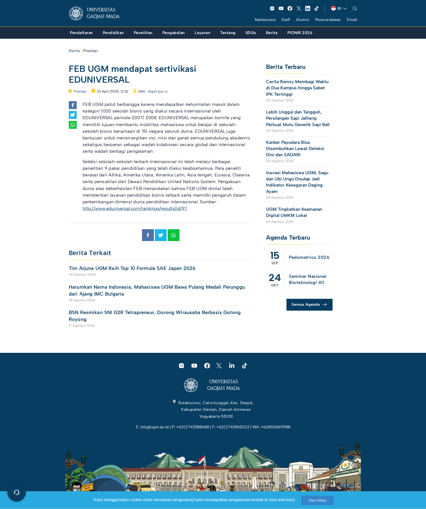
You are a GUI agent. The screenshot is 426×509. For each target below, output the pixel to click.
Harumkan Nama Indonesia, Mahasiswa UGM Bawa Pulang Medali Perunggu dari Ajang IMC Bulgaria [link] (157, 290)
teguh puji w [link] (158, 91)
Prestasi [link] (90, 50)
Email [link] (352, 19)
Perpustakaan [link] (328, 19)
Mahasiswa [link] (265, 19)
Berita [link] (74, 50)
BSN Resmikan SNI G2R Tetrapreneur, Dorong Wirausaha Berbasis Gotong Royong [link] (155, 315)
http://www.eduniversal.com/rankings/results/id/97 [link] (135, 208)
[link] (98, 13)
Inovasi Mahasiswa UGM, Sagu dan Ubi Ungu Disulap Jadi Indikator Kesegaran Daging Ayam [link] (297, 182)
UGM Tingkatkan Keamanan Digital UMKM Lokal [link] (294, 212)
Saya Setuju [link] (317, 500)
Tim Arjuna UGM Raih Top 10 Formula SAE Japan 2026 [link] (132, 268)
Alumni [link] (302, 19)
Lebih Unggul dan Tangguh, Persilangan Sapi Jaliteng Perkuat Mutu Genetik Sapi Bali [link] (298, 118)
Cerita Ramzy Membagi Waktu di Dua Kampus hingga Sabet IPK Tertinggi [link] (297, 88)
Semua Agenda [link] (306, 304)
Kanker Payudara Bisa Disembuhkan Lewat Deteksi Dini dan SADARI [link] (295, 148)
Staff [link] (285, 19)
